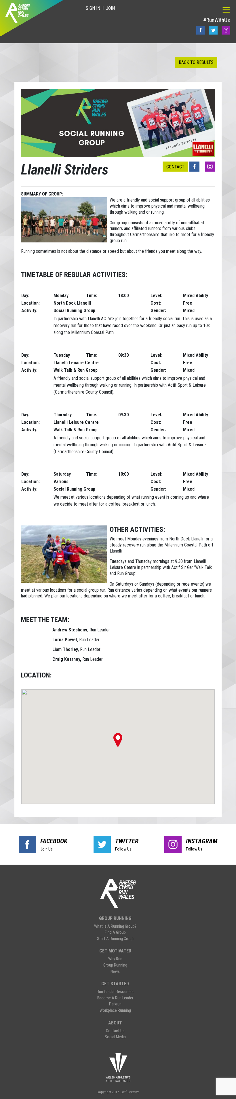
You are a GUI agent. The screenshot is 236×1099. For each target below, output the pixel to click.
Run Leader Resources (115, 991)
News (115, 971)
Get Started (115, 983)
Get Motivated (115, 951)
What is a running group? (115, 926)
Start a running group (115, 938)
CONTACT (175, 167)
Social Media (115, 1037)
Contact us (115, 1030)
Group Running (115, 918)
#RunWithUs (216, 20)
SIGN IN (93, 8)
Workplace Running (115, 1010)
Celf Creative (130, 1092)
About (115, 1023)
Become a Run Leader (115, 998)
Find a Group (115, 932)
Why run (115, 958)
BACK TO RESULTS (196, 62)
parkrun (115, 1004)
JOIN (110, 8)
